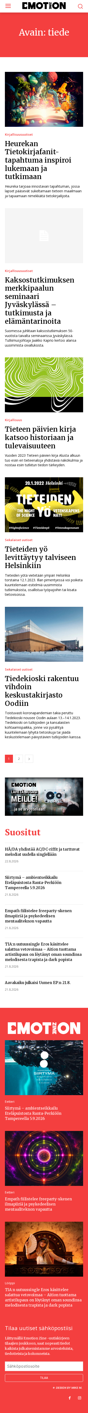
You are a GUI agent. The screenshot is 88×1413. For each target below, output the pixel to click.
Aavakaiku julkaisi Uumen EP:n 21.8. (38, 982)
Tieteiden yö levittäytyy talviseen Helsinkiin (40, 557)
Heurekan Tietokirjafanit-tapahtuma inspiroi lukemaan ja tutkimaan (38, 160)
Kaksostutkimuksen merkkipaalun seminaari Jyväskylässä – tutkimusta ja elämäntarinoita (39, 301)
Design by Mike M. (69, 1387)
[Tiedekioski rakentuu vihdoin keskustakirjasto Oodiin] (44, 634)
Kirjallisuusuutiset (19, 134)
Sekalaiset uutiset (19, 540)
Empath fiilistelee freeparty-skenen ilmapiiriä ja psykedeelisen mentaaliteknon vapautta (38, 915)
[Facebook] (69, 1398)
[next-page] (29, 759)
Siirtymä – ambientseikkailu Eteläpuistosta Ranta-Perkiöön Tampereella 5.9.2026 (33, 882)
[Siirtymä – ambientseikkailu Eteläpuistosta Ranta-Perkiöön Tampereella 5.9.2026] (44, 1067)
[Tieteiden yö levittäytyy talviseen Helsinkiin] (44, 504)
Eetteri (9, 1101)
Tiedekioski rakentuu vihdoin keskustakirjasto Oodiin (42, 691)
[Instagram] (79, 1398)
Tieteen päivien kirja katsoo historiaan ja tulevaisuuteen (40, 437)
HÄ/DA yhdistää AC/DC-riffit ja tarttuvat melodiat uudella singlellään (42, 852)
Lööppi (10, 1283)
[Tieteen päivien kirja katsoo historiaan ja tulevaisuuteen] (44, 384)
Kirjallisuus (13, 420)
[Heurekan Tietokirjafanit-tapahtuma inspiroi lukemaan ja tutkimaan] (44, 99)
